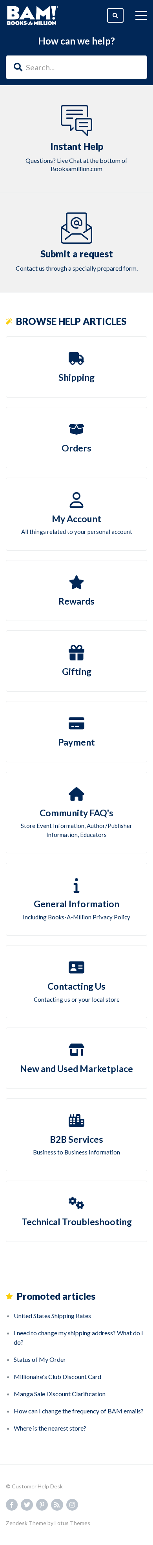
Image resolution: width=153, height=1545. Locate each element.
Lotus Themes (72, 1523)
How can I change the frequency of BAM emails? (79, 1411)
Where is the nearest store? (50, 1428)
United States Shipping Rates (52, 1315)
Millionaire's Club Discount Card (57, 1376)
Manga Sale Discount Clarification (60, 1393)
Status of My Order (40, 1359)
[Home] (32, 15)
